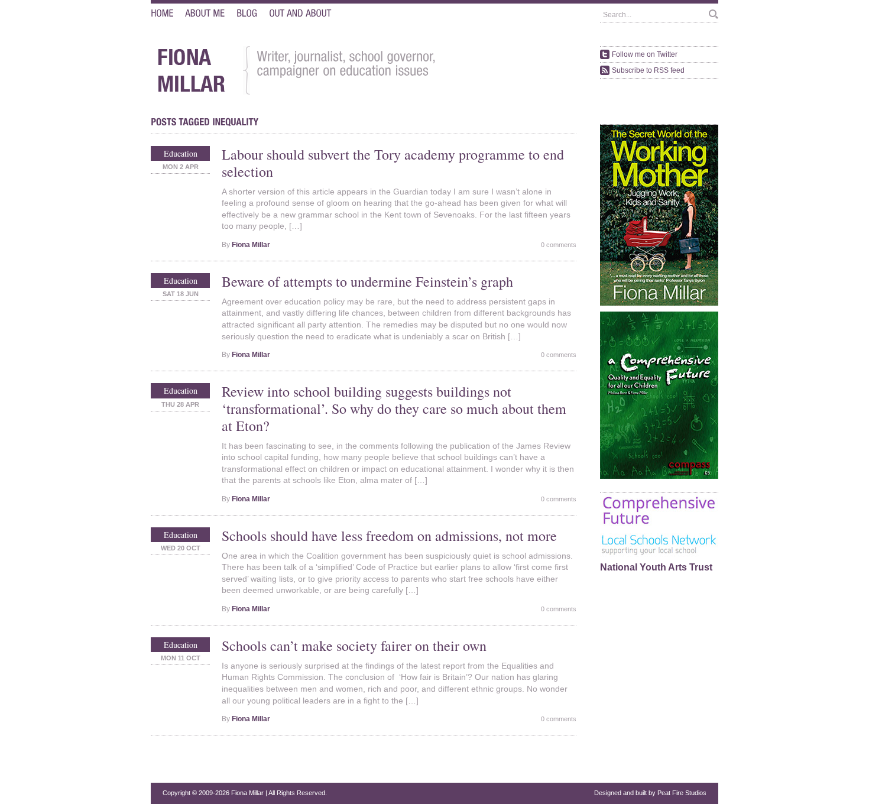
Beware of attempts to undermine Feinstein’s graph (367, 281)
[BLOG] (246, 13)
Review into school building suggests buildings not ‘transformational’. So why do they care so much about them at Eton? (394, 408)
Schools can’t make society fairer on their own (354, 645)
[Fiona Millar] (191, 92)
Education (180, 153)
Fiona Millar (251, 245)
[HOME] (162, 13)
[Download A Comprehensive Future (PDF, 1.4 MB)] (659, 477)
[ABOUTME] (205, 13)
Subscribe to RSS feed (648, 70)
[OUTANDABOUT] (300, 13)
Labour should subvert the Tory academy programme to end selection (393, 163)
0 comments (558, 244)
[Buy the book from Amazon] (659, 303)
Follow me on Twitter (644, 54)
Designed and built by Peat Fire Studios (650, 792)
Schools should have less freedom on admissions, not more (389, 535)
